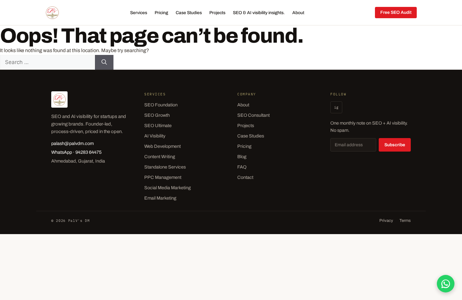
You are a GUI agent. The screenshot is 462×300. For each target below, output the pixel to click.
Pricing (161, 12)
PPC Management (162, 177)
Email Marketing (160, 198)
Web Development (162, 146)
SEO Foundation (161, 104)
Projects (217, 12)
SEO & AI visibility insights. (259, 12)
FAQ (241, 166)
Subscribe (394, 144)
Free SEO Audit (395, 12)
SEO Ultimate (158, 125)
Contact (245, 177)
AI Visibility (154, 135)
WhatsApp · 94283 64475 (76, 152)
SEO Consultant (253, 115)
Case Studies (189, 12)
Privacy (386, 220)
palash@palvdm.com (72, 143)
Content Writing (159, 156)
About (298, 12)
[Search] (104, 62)
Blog (241, 156)
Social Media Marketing (167, 187)
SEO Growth (157, 115)
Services (138, 12)
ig (336, 107)
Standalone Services (165, 166)
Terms (405, 220)
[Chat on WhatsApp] (445, 283)
